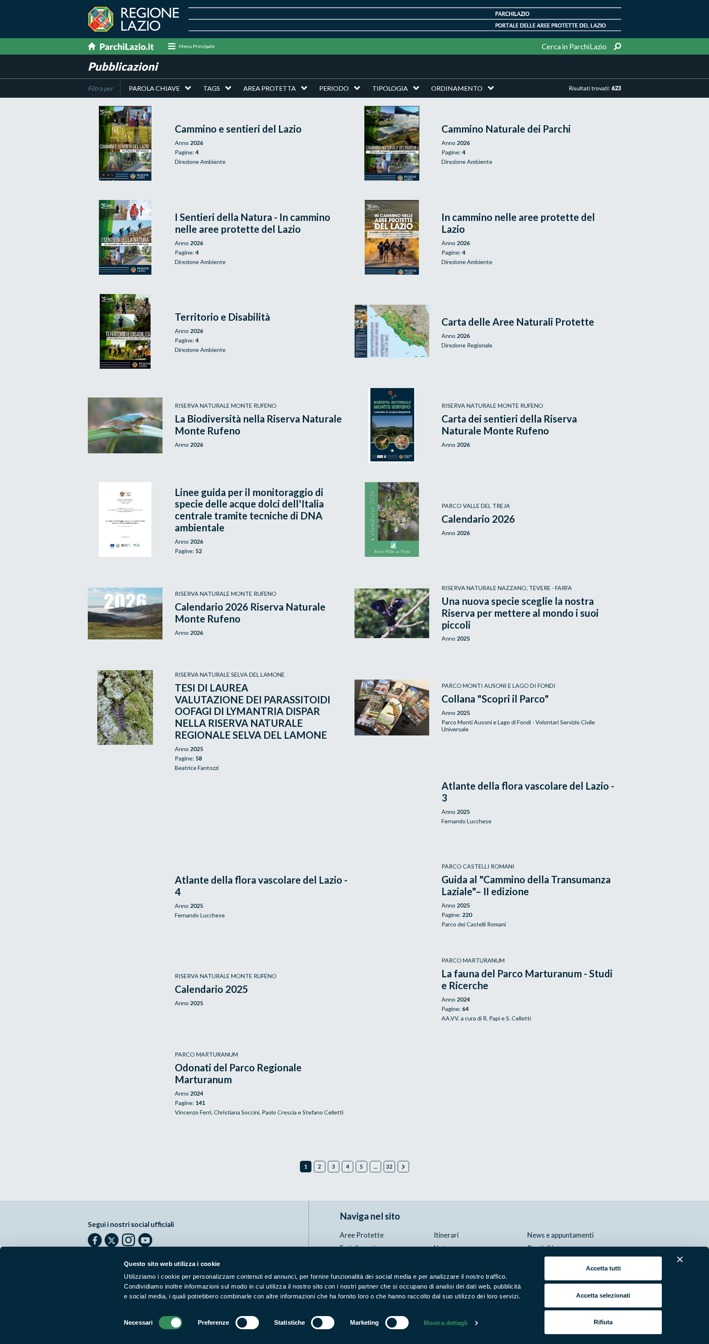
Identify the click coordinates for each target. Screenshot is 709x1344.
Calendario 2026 (478, 519)
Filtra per (100, 88)
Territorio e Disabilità (222, 317)
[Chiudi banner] (680, 1259)
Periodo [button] (334, 88)
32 (389, 1166)
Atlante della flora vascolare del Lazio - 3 (527, 792)
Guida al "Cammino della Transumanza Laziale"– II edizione (526, 885)
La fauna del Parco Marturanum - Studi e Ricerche (527, 979)
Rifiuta (603, 1322)
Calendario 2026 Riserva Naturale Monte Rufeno (250, 613)
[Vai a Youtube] (145, 1240)
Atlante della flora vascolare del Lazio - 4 (261, 886)
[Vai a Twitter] (112, 1240)
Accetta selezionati (603, 1295)
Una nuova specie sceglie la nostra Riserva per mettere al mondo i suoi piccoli (520, 613)
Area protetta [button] (269, 88)
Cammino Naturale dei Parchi (506, 129)
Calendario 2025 (211, 989)
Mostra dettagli (446, 1322)
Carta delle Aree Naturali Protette (517, 322)
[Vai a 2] (403, 1166)
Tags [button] (211, 88)
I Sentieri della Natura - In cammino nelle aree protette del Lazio (252, 223)
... (375, 1166)
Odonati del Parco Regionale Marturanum (238, 1073)
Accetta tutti (603, 1268)
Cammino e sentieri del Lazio (238, 129)
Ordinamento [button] (457, 88)
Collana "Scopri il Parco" (495, 699)
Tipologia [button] (390, 88)
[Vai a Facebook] (95, 1240)
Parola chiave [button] (154, 88)
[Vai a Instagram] (128, 1240)
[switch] (247, 1322)
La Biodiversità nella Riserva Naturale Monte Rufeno (258, 425)
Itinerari (446, 1235)
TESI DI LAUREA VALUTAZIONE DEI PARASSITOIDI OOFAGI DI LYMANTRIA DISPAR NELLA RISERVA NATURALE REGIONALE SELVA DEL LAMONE (252, 711)
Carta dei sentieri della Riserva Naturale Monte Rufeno (509, 425)
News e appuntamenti (560, 1235)
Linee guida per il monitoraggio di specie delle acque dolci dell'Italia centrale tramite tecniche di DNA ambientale (249, 509)
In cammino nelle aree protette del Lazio (518, 223)
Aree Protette (362, 1235)
